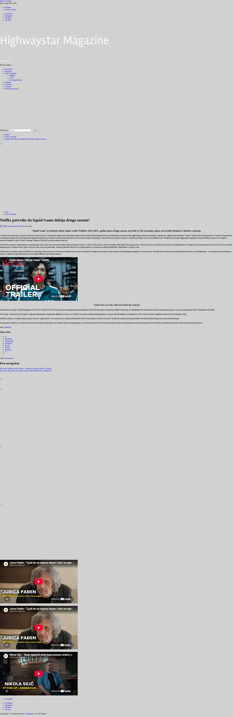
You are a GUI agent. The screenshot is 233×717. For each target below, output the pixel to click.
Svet (11, 78)
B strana (8, 87)
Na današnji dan (16, 80)
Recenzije (8, 69)
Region (12, 76)
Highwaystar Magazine (54, 40)
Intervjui (8, 71)
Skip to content (6, 1)
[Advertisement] (116, 109)
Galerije (8, 82)
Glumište (8, 84)
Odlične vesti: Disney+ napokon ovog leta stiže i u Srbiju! (25, 368)
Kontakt (8, 7)
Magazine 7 (30, 714)
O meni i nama (10, 9)
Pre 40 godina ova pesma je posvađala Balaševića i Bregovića (26, 371)
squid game (9, 358)
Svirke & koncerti (11, 89)
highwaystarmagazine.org (13, 226)
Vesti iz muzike (11, 73)
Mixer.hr (8, 327)
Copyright (9, 699)
